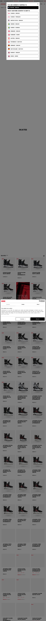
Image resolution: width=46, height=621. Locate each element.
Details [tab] (23, 304)
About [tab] (38, 304)
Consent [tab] (8, 304)
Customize (22, 318)
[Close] (38, 4)
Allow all (37, 318)
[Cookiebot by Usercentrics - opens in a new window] (40, 301)
